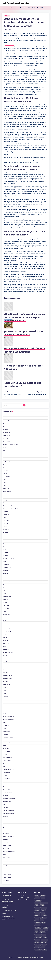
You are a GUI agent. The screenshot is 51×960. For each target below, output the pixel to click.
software (5, 822)
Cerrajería (5, 470)
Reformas (5, 763)
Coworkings (6, 517)
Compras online (7, 491)
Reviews (5, 775)
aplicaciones (6, 432)
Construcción (6, 503)
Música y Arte (6, 708)
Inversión (5, 658)
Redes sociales (7, 760)
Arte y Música (6, 441)
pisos (36, 932)
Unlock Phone (38, 949)
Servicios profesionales (9, 813)
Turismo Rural (6, 857)
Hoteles (5, 634)
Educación (6, 555)
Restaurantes (6, 772)
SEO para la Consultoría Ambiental (8, 906)
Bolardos (5, 459)
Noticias (5, 722)
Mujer (4, 699)
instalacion (37, 925)
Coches (5, 479)
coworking (37, 910)
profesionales (38, 934)
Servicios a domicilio (8, 810)
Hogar (4, 626)
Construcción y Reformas (9, 505)
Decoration (6, 532)
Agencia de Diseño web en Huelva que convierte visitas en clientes (9, 901)
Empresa (5, 570)
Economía (5, 552)
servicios (37, 942)
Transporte (6, 848)
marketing (5, 672)
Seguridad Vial (7, 801)
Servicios (5, 807)
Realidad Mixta (7, 749)
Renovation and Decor (9, 769)
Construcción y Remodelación (10, 508)
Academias (6, 415)
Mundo (5, 702)
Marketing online (7, 678)
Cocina (5, 482)
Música (5, 705)
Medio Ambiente (7, 684)
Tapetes (5, 825)
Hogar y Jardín (7, 628)
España (5, 587)
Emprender (6, 564)
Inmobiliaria (6, 649)
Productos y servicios (8, 737)
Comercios (6, 488)
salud (45, 937)
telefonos (5, 842)
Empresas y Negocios (8, 582)
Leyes (4, 667)
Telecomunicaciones (8, 836)
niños (46, 929)
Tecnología (6, 833)
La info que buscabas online (15, 3)
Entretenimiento (7, 585)
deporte (43, 910)
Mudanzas (5, 696)
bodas (42, 898)
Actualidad (6, 418)
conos (36, 905)
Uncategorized (7, 863)
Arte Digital (6, 438)
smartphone (37, 944)
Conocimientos (7, 497)
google (5, 620)
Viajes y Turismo (7, 877)
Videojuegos (6, 880)
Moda (4, 687)
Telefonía (5, 839)
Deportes (5, 541)
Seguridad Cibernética (9, 798)
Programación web (8, 743)
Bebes (4, 447)
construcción (44, 907)
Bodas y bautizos (7, 456)
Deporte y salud (7, 538)
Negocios (5, 713)
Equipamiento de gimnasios (6, 896)
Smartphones (6, 816)
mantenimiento (38, 927)
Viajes (4, 871)
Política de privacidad (23, 897)
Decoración (6, 529)
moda (36, 929)
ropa (44, 934)
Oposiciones (6, 731)
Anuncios (5, 429)
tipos (43, 947)
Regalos (5, 766)
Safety (5, 781)
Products (5, 740)
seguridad (5, 795)
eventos (37, 917)
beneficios (43, 895)
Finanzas (5, 599)
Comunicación (7, 494)
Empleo (5, 561)
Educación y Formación (9, 558)
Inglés (4, 646)
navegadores (6, 710)
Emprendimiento (7, 567)
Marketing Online (7, 675)
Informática (6, 643)
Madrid (5, 669)
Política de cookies (23, 900)
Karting (5, 661)
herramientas (6, 623)
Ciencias (5, 473)
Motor (4, 693)
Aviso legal (21, 895)
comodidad (37, 902)
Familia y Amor (7, 596)
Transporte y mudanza (9, 851)
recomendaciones (7, 757)
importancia (37, 922)
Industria (5, 640)
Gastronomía (6, 614)
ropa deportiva (38, 937)
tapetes (44, 944)
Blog (4, 450)
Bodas (4, 453)
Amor (4, 423)
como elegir (44, 902)
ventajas (44, 949)
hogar (41, 920)
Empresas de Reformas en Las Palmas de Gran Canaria (9, 912)
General (5, 617)
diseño (42, 912)
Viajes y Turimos (7, 874)
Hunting (5, 637)
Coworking (6, 514)
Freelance (5, 611)
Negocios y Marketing (8, 719)
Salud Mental (6, 790)
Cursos (5, 526)
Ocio (4, 728)
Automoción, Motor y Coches (10, 444)
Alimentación (6, 421)
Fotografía (6, 608)
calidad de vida (7, 462)
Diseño (5, 549)
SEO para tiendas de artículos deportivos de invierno (8, 918)
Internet (5, 655)
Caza (4, 464)
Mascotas (5, 681)
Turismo (5, 854)
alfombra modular (9, 45)
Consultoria (6, 511)
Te (3, 828)
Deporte (5, 535)
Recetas (5, 754)
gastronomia (43, 917)
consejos (42, 905)
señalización (43, 942)
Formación (6, 605)
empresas (44, 915)
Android (5, 426)
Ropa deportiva (7, 778)
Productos (7, 15)
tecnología (6, 830)
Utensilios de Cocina (8, 866)
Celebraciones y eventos (9, 467)
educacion (37, 915)
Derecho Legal (7, 546)
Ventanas (5, 869)
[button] (24, 405)
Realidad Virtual (7, 751)
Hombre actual (7, 631)
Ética (4, 593)
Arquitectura (6, 435)
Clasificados (6, 476)
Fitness (5, 602)
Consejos (5, 500)
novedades (6, 725)
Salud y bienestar (7, 792)
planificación (42, 932)
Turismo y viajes (7, 860)
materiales (46, 927)
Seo (4, 804)
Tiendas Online (7, 845)
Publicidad (6, 746)
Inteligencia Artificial (8, 652)
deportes (37, 912)
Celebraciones (38, 900)
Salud (4, 784)
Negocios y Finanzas (8, 716)
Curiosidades (6, 523)
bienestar (37, 898)
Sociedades (6, 819)
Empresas (5, 573)
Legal (4, 664)
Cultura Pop (6, 520)
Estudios (5, 590)
